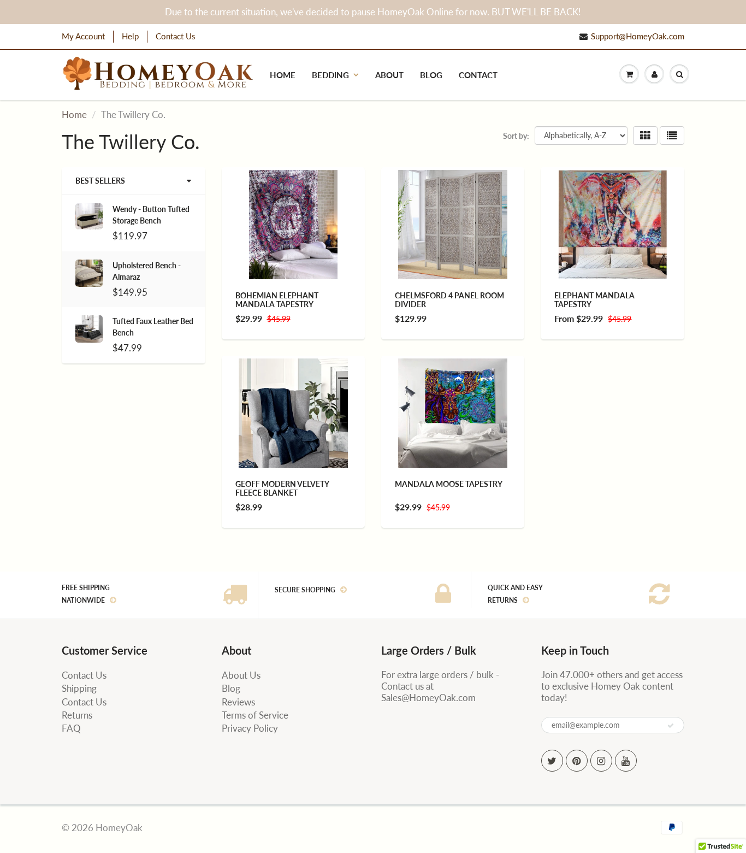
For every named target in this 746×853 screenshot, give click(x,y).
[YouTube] (626, 761)
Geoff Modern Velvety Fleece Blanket (282, 488)
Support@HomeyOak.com (637, 36)
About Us (241, 675)
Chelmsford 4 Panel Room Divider (449, 300)
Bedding (330, 75)
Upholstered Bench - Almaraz (147, 271)
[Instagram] (601, 761)
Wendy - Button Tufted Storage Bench (151, 214)
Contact (478, 75)
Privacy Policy (250, 728)
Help (130, 36)
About (389, 75)
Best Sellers (100, 180)
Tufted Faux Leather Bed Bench (153, 326)
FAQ (71, 728)
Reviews (238, 702)
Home (282, 75)
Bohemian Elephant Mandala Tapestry (276, 300)
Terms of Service (255, 715)
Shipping (79, 688)
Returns (77, 715)
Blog (431, 75)
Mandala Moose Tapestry (448, 484)
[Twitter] (552, 761)
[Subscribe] (670, 725)
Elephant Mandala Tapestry (594, 300)
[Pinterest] (577, 761)
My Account (83, 36)
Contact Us (176, 36)
